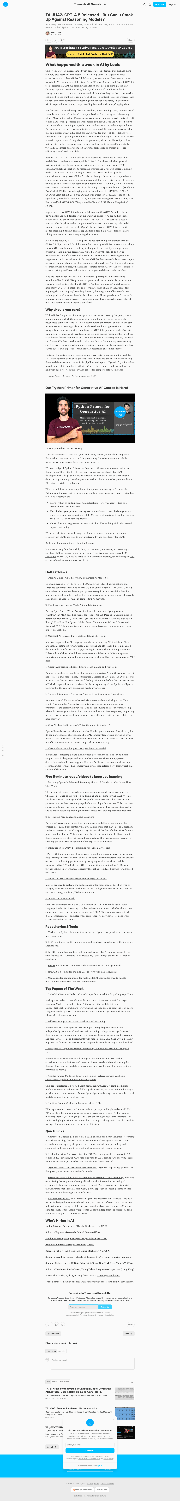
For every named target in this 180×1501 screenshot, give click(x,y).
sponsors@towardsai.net (108, 1275)
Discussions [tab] (64, 1382)
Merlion (52, 932)
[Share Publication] (149, 4)
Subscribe (159, 4)
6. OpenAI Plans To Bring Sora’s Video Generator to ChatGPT (77, 725)
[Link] (42, 65)
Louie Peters (56, 32)
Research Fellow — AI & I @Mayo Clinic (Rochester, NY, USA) (77, 1251)
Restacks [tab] (61, 1351)
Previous (55, 1333)
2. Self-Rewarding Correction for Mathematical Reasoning (75, 1021)
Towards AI (60, 1437)
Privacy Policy (108, 1459)
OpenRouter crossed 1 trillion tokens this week (72, 1168)
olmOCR (52, 972)
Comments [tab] (51, 1351)
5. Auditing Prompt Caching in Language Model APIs (73, 1103)
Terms (96, 1483)
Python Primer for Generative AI (82, 468)
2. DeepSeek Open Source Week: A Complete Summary (73, 605)
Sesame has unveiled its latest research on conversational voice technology (86, 1177)
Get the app (102, 1490)
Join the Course (85, 543)
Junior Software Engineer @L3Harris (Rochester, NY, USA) (76, 1226)
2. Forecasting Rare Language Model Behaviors (69, 817)
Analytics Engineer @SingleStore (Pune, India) (69, 1244)
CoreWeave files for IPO (79, 1154)
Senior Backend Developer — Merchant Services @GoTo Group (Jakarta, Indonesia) (88, 1257)
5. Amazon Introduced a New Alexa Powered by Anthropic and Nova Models (84, 694)
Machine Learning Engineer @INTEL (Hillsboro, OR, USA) (76, 1238)
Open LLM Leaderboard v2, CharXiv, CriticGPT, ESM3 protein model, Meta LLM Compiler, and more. (78, 1413)
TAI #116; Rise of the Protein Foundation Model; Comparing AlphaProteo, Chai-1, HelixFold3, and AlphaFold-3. (78, 1390)
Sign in (172, 4)
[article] (90, 1395)
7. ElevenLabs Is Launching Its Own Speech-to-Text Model (75, 748)
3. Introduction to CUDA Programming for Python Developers (77, 848)
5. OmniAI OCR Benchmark (60, 898)
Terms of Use (102, 1456)
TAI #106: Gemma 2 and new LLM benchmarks (71, 1408)
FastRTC (52, 952)
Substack (78, 1496)
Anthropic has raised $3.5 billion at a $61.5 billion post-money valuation (85, 1137)
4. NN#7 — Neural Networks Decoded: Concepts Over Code (76, 879)
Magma (51, 978)
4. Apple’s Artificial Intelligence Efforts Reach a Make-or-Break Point (81, 667)
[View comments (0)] (56, 40)
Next (127, 1333)
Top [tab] (48, 1382)
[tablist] (56, 1351)
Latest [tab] (54, 1382)
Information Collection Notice (89, 1459)
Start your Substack (83, 1490)
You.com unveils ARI (59, 1198)
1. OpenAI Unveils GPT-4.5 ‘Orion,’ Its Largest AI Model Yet (76, 578)
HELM (51, 965)
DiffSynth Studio (56, 942)
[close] (113, 1420)
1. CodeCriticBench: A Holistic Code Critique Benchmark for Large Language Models (89, 994)
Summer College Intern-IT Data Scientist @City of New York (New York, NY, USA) (89, 1263)
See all (50, 1447)
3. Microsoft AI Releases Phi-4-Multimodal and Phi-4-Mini (75, 636)
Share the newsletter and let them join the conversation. (107, 1282)
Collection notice (107, 1483)
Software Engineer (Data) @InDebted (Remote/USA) (72, 1232)
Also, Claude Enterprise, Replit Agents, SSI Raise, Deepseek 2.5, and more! (76, 1395)
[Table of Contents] (2, 750)
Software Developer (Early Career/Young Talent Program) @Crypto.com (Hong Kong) (89, 1269)
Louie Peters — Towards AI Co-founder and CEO (72, 376)
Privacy (90, 1483)
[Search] (144, 4)
